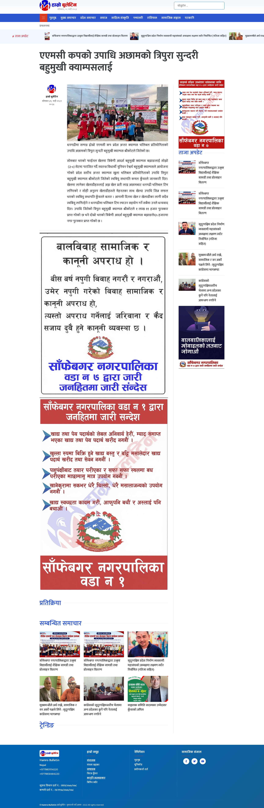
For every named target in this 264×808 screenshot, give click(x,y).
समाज (103, 17)
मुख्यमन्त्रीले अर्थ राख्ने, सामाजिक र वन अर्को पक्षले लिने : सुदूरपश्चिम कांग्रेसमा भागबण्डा (217, 36)
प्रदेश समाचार (88, 17)
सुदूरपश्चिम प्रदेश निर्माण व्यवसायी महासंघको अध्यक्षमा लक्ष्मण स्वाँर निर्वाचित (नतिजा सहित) (116, 36)
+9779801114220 (49, 769)
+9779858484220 (49, 774)
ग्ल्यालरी (138, 17)
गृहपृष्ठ (52, 17)
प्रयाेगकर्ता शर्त (141, 770)
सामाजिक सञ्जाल (171, 17)
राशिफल (152, 17)
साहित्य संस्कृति (120, 17)
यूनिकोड (138, 765)
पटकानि (189, 17)
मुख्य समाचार (68, 17)
